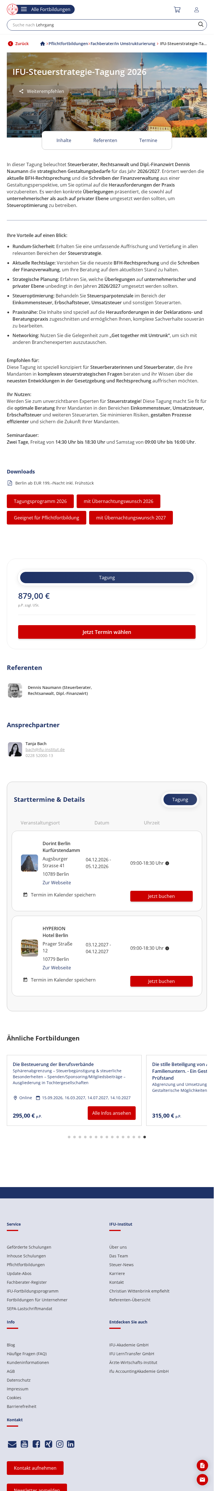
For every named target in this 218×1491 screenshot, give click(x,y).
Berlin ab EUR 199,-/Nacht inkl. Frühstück (54, 483)
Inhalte (63, 140)
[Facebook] (36, 1444)
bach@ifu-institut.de (45, 749)
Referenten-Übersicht (129, 1299)
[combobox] (107, 25)
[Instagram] (60, 1444)
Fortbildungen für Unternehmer (37, 1299)
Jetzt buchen (161, 896)
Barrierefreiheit (21, 1406)
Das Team (118, 1256)
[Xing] (48, 1444)
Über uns (118, 1247)
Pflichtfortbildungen (26, 1264)
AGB (11, 1371)
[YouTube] (24, 1444)
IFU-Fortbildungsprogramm (32, 1291)
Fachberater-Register (27, 1282)
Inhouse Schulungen (26, 1256)
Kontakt (116, 1282)
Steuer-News (121, 1264)
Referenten (105, 140)
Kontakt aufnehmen (35, 1468)
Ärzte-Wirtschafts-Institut (133, 1362)
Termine (148, 140)
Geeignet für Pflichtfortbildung (46, 518)
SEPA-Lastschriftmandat (29, 1308)
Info (11, 1322)
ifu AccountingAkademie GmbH (139, 1371)
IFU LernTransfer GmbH (131, 1353)
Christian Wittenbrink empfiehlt (139, 1291)
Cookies (14, 1397)
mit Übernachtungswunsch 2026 (118, 501)
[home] (42, 43)
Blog (11, 1345)
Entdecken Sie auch (128, 1322)
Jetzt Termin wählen (107, 632)
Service (14, 1224)
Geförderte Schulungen (29, 1247)
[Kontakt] (12, 1444)
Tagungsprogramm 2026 (40, 501)
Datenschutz (19, 1380)
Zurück (22, 43)
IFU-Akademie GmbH (128, 1345)
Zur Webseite (57, 882)
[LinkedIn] (71, 1444)
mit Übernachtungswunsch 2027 (131, 518)
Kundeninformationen (28, 1362)
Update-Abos (19, 1273)
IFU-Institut (120, 1224)
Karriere (117, 1273)
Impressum (17, 1388)
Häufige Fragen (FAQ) (27, 1353)
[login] (197, 9)
